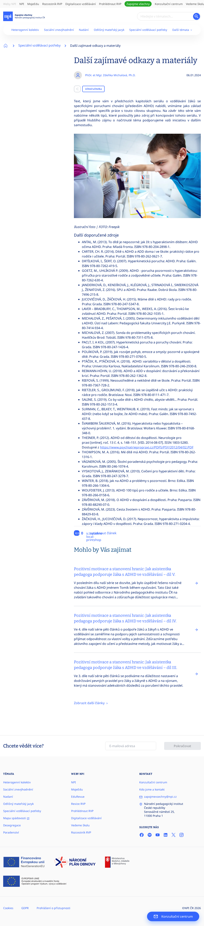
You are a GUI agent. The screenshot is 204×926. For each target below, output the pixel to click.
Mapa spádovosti (15, 818)
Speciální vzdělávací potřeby (148, 30)
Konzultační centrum (169, 4)
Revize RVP (78, 804)
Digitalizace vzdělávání (80, 4)
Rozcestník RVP (52, 4)
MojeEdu (33, 4)
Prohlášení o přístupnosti (53, 908)
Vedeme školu (80, 825)
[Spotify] (149, 834)
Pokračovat (182, 746)
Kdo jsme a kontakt (152, 789)
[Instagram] (181, 834)
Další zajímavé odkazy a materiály (95, 45)
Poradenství (11, 832)
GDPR (25, 908)
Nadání (84, 30)
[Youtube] (157, 834)
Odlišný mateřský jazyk (109, 30)
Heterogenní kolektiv (25, 30)
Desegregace (12, 825)
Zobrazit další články (89, 703)
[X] (173, 834)
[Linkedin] (165, 834)
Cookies (8, 908)
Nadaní (8, 796)
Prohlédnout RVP (110, 4)
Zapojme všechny (138, 4)
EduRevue (77, 796)
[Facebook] (141, 834)
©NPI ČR (188, 908)
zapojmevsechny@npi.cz (160, 796)
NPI (21, 4)
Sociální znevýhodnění (59, 30)
